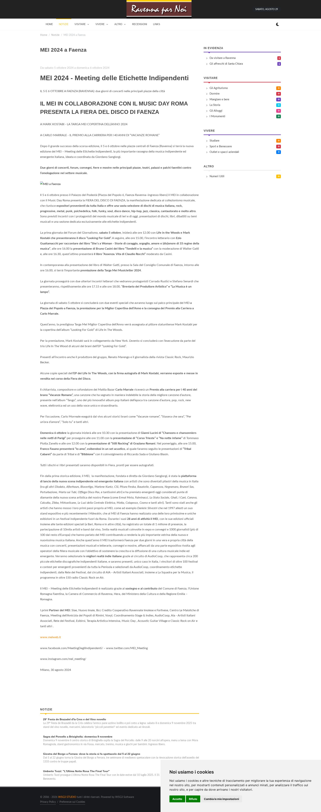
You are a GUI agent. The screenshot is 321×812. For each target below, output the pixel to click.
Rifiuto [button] (193, 798)
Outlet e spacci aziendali (224, 152)
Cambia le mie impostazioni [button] (221, 798)
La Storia (215, 105)
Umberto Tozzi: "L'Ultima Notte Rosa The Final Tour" (76, 771)
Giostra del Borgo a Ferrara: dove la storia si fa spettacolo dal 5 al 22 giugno (91, 753)
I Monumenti (217, 116)
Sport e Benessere (221, 146)
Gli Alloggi (216, 110)
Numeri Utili (217, 176)
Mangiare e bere (219, 99)
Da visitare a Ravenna (223, 58)
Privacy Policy (48, 802)
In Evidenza (213, 48)
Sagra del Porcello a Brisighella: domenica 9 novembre (77, 736)
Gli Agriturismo (219, 88)
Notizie (55, 35)
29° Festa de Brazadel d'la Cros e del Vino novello (74, 719)
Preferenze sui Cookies (72, 802)
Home (43, 35)
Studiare (214, 140)
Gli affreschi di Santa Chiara (226, 63)
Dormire (215, 93)
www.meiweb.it (50, 637)
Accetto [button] (177, 798)
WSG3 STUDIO (67, 797)
